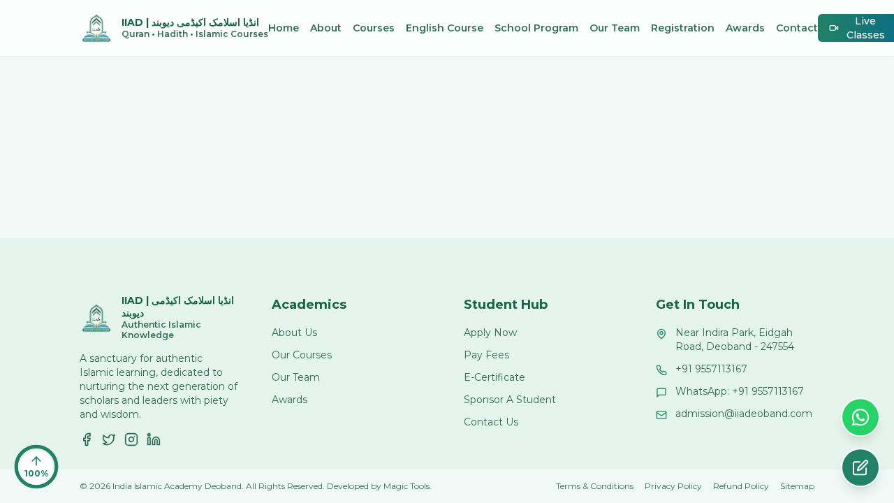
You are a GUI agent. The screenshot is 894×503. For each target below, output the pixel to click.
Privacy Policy (673, 486)
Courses (374, 28)
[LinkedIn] (154, 439)
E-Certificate (494, 377)
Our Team (614, 28)
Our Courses (302, 355)
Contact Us (491, 422)
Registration (683, 28)
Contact (797, 28)
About (326, 28)
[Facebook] (87, 439)
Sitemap (797, 486)
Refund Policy (741, 486)
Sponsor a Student (510, 399)
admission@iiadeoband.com (743, 413)
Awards (745, 28)
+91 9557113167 (711, 369)
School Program (536, 28)
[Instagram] (131, 439)
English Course (444, 28)
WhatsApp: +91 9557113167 (739, 391)
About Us (294, 332)
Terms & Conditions (594, 486)
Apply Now (490, 332)
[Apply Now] (860, 468)
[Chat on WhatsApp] (860, 418)
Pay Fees (486, 355)
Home (283, 28)
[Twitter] (109, 439)
